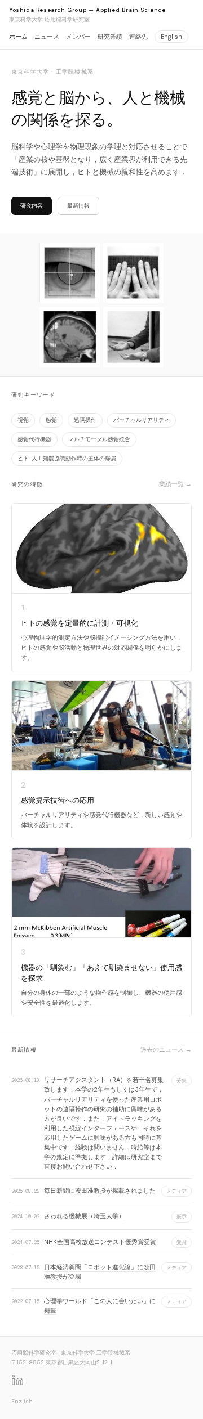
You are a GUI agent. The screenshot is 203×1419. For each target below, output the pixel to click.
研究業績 (110, 37)
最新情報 (78, 205)
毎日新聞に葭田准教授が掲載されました (100, 1191)
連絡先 (138, 37)
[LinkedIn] (17, 1380)
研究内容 (31, 205)
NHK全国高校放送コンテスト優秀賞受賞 (100, 1242)
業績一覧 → (175, 484)
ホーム (18, 37)
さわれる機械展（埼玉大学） (84, 1216)
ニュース (46, 37)
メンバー (78, 37)
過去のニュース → (166, 1049)
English (171, 37)
